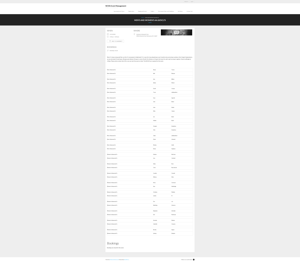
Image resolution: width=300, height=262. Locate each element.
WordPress (126, 259)
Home (142, 17)
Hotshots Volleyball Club (142, 34)
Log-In (192, 1)
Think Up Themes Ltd (114, 259)
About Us (186, 1)
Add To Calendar (116, 41)
